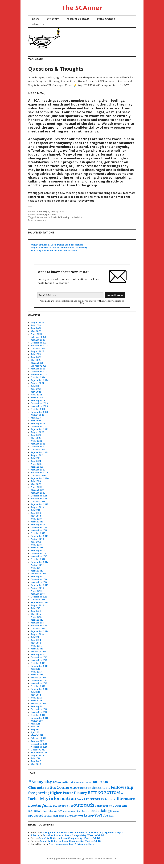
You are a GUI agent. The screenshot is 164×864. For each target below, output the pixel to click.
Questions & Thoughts (55, 68)
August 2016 (37, 588)
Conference (68, 787)
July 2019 (35, 510)
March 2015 (37, 619)
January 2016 (38, 594)
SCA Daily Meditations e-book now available (54, 250)
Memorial (48, 806)
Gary (61, 211)
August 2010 (37, 755)
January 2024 (38, 400)
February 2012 (38, 703)
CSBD (101, 787)
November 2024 (39, 374)
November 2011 (39, 712)
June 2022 (36, 435)
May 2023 (36, 420)
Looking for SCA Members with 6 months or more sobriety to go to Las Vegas (82, 832)
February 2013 (38, 677)
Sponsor (115, 811)
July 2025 (36, 354)
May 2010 (36, 764)
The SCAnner (82, 7)
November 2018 (39, 530)
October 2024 (38, 377)
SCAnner (63, 811)
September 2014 (39, 631)
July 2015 (35, 608)
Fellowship (64, 217)
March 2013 (37, 674)
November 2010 (39, 746)
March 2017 (37, 570)
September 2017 (39, 562)
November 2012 (39, 683)
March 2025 (37, 363)
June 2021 (36, 461)
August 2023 (37, 415)
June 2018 (36, 542)
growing (42, 793)
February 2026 (38, 337)
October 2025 (38, 348)
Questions (50, 214)
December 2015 (39, 596)
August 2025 (37, 351)
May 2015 (36, 614)
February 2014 (38, 651)
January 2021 (38, 469)
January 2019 (38, 524)
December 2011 (39, 709)
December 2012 (39, 680)
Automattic (110, 858)
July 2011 (35, 723)
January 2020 (38, 492)
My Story (53, 18)
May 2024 (36, 391)
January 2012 (38, 706)
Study (49, 816)
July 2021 (35, 458)
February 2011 (38, 738)
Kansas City (111, 799)
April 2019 (36, 518)
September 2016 (39, 585)
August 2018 (37, 539)
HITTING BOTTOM (104, 792)
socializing (100, 810)
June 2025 (36, 357)
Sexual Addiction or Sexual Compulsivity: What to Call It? (73, 835)
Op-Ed (70, 806)
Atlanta (89, 782)
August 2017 (37, 565)
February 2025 (38, 365)
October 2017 (38, 559)
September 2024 (40, 380)
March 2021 (37, 467)
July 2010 (36, 758)
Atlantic (35, 835)
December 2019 (39, 495)
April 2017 (36, 568)
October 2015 (38, 599)
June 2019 (36, 513)
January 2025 (38, 368)
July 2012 (35, 692)
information (62, 798)
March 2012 (37, 700)
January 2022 (38, 443)
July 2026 (36, 325)
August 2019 (37, 507)
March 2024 (37, 397)
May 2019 (36, 516)
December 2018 (39, 527)
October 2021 (38, 449)
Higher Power (61, 793)
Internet (93, 799)
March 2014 (37, 648)
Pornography (103, 805)
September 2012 (39, 689)
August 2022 (37, 432)
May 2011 (36, 729)
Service (86, 811)
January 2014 (38, 654)
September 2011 (39, 718)
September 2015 (39, 602)
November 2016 (39, 582)
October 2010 (38, 749)
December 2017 (39, 553)
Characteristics (42, 787)
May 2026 (36, 331)
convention (89, 788)
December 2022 (39, 426)
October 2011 (38, 715)
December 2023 (39, 403)
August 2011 (37, 721)
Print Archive (106, 18)
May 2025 (36, 360)
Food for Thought (77, 18)
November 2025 (39, 345)
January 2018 (38, 550)
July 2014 (35, 637)
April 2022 (36, 441)
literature (126, 798)
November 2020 (39, 472)
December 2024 (39, 371)
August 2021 (37, 455)
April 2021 (36, 464)
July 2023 (36, 417)
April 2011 (36, 732)
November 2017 (39, 556)
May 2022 (36, 438)
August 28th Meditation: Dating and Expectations (57, 244)
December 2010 (39, 744)
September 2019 (39, 504)
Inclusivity (76, 217)
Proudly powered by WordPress (64, 858)
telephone (58, 815)
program (119, 805)
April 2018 (36, 544)
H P (121, 793)
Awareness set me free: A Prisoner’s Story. (71, 844)
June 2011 (36, 726)
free (31, 793)
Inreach (81, 799)
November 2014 (39, 625)
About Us (38, 24)
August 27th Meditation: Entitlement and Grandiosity (59, 247)
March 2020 (37, 490)
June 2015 (36, 611)
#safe (54, 217)
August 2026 (37, 322)
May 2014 (36, 643)
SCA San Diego (74, 811)
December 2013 (39, 657)
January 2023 (38, 423)
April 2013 (36, 671)
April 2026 (36, 334)
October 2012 (38, 686)
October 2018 (38, 533)
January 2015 (38, 622)
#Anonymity (43, 217)
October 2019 (38, 501)
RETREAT (35, 811)
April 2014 (36, 645)
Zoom (111, 816)
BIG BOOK (100, 782)
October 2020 (38, 475)
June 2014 (36, 640)
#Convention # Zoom (67, 782)
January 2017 (38, 576)
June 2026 (36, 328)
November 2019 (39, 498)
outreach (83, 805)
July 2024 (36, 386)
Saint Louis (50, 811)
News (35, 18)
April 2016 (36, 591)
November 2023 (39, 406)
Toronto (71, 815)
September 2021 (39, 452)
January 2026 (38, 340)
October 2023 (38, 409)
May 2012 (36, 695)
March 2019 (37, 521)
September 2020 (40, 478)
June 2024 (36, 389)
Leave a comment (37, 220)
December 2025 (39, 342)
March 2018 (37, 547)
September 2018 (39, 536)
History (80, 792)
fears (108, 788)
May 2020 (36, 484)
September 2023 (40, 412)
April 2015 (36, 617)
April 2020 (36, 487)
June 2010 (36, 761)
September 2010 (39, 752)
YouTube (101, 815)
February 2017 (38, 573)
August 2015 (37, 605)
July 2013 (35, 669)
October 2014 (38, 628)
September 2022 (40, 429)
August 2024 (37, 383)
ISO (103, 799)
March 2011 (37, 735)
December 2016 (39, 579)
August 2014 (37, 634)
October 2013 (38, 663)
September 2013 (39, 666)
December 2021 (39, 446)
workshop (85, 815)
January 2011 (37, 741)
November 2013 (39, 660)
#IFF (84, 782)
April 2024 (36, 394)
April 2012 (36, 697)
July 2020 (36, 481)
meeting (36, 805)
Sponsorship (37, 815)
